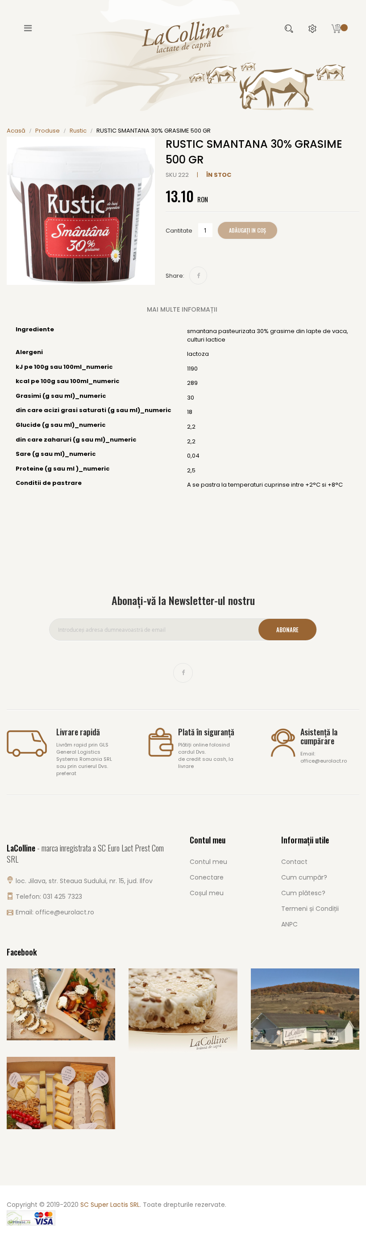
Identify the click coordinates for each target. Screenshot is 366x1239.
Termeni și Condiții (310, 908)
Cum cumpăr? (304, 877)
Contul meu (208, 861)
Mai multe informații (182, 309)
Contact (294, 861)
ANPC (289, 924)
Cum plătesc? (303, 893)
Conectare (207, 877)
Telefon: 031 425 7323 (49, 896)
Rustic (78, 130)
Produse (47, 130)
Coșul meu (207, 893)
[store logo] (183, 36)
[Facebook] (198, 275)
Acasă (16, 130)
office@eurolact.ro (64, 912)
